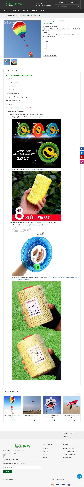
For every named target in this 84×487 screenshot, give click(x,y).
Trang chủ (45, 448)
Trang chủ (6, 11)
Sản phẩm (46, 451)
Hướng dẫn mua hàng (68, 448)
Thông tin (26, 11)
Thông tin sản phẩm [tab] (11, 70)
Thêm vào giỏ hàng (51, 55)
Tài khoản (61, 2)
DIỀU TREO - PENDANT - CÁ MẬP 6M (71, 416)
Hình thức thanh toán (68, 451)
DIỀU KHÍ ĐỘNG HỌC (15, 15)
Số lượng (45, 41)
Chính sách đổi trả (67, 457)
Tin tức (45, 454)
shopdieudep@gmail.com (14, 453)
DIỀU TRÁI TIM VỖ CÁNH (32, 416)
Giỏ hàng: (74, 2)
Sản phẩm (16, 11)
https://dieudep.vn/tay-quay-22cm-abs (37, 117)
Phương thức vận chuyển (69, 454)
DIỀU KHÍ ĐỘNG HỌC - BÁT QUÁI (52, 416)
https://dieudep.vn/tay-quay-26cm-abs (37, 225)
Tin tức (34, 11)
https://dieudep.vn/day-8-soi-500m (36, 169)
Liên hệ (42, 11)
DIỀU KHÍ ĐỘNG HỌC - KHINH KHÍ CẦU (12, 416)
